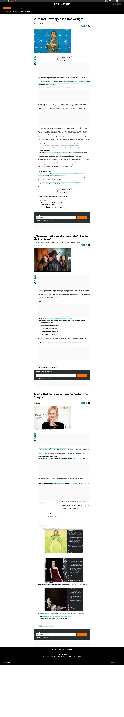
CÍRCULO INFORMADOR (27, 11)
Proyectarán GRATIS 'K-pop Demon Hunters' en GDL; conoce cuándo (55, 207)
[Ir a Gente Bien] (15, 0)
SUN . (36, 402)
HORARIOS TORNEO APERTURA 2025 (12, 11)
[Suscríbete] (118, 0)
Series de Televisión (42, 367)
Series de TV (48, 367)
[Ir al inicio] (14, 4)
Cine (60, 196)
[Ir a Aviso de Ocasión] (55, 648)
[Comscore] (118, 661)
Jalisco (44, 656)
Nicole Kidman (41, 626)
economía (79, 656)
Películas (40, 196)
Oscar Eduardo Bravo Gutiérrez (40, 244)
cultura (75, 656)
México (48, 656)
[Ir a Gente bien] (69, 648)
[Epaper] (111, 0)
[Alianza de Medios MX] (113, 661)
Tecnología (63, 656)
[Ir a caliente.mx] (106, 0)
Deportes (58, 656)
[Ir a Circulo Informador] (10, 0)
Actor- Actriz (65, 196)
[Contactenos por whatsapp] (120, 4)
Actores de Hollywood (47, 196)
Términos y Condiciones (48, 220)
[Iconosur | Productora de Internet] (4, 661)
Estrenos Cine (54, 367)
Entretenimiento (37, 15)
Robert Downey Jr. (55, 196)
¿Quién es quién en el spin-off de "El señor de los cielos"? (52, 202)
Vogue (46, 626)
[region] (62, 715)
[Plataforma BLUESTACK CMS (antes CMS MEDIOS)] (8, 661)
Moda (53, 626)
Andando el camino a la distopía (47, 204)
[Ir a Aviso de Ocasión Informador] (5, 0)
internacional (53, 656)
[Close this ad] (123, 711)
